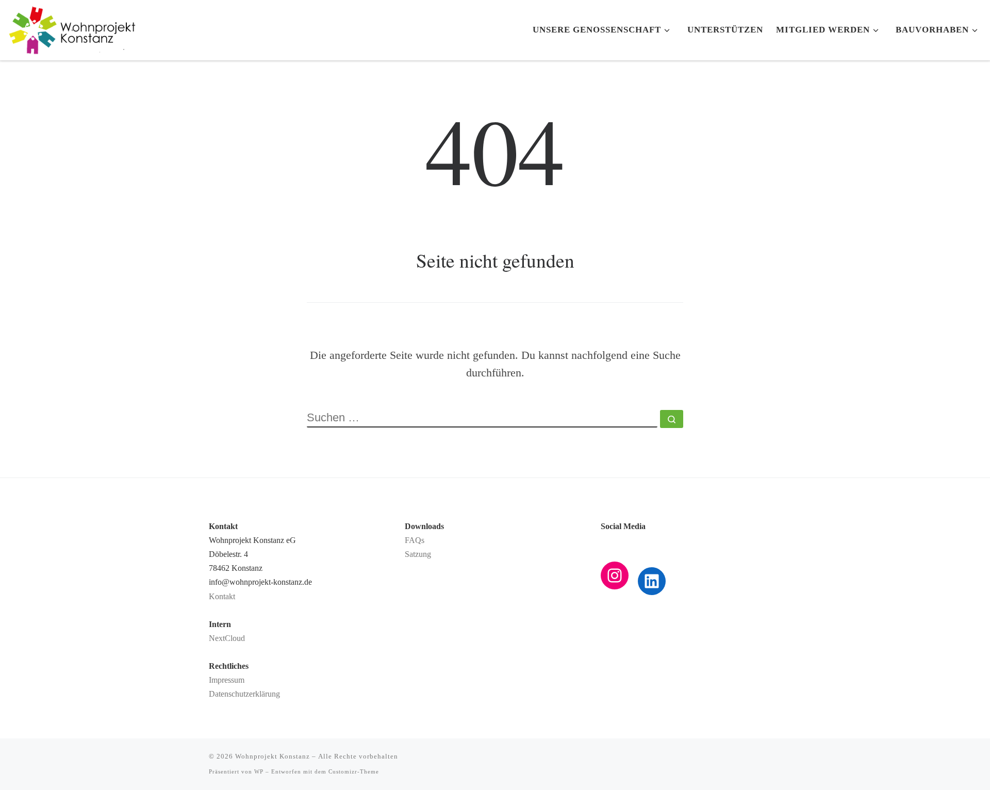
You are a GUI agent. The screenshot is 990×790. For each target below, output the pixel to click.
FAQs (414, 540)
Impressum (226, 680)
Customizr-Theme (353, 771)
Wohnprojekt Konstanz (272, 756)
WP (258, 771)
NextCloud (227, 638)
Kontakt (222, 596)
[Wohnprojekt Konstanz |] (72, 26)
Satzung (418, 554)
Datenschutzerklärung (244, 694)
